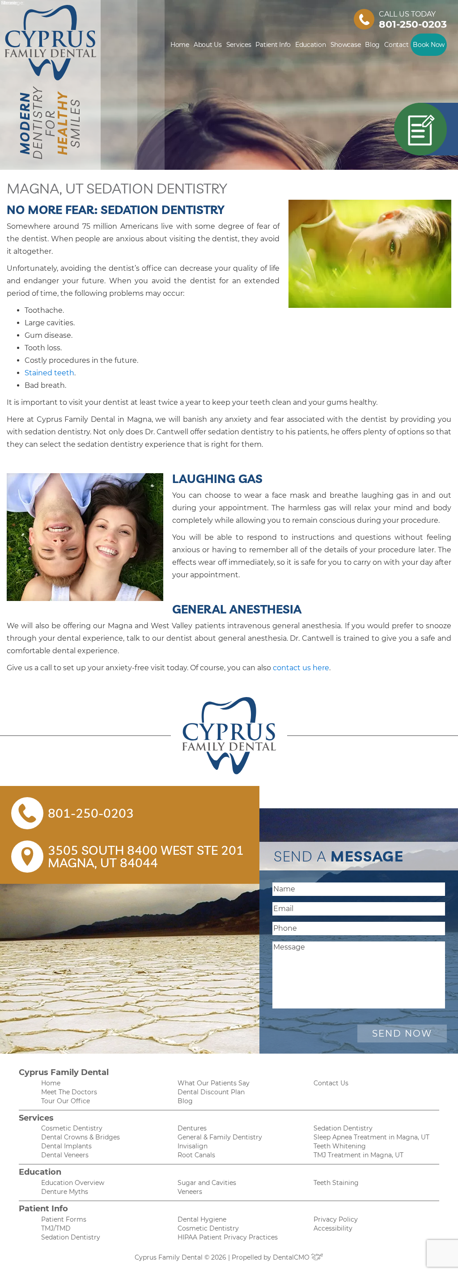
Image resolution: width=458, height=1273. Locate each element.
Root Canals (196, 1155)
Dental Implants (66, 1146)
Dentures (192, 1128)
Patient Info (273, 45)
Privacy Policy (336, 1219)
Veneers (190, 1192)
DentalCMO (292, 1257)
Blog (372, 45)
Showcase (346, 45)
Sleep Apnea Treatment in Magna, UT (371, 1137)
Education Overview (72, 1183)
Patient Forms (63, 1219)
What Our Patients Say (214, 1083)
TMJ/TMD (56, 1228)
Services (238, 45)
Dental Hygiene (202, 1219)
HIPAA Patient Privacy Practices (228, 1237)
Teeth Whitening (340, 1146)
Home (179, 45)
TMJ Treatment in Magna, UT (358, 1155)
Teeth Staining (336, 1183)
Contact (396, 45)
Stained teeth (49, 373)
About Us (208, 45)
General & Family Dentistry (220, 1137)
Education (310, 45)
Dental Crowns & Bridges (80, 1137)
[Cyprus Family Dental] (229, 736)
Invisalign (193, 1146)
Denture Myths (64, 1192)
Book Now (429, 45)
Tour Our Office (65, 1101)
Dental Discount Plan (211, 1092)
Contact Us (331, 1083)
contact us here (300, 668)
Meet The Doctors (69, 1092)
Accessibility (333, 1228)
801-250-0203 (413, 24)
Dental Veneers (65, 1155)
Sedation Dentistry (343, 1128)
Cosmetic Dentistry (71, 1128)
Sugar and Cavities (207, 1183)
